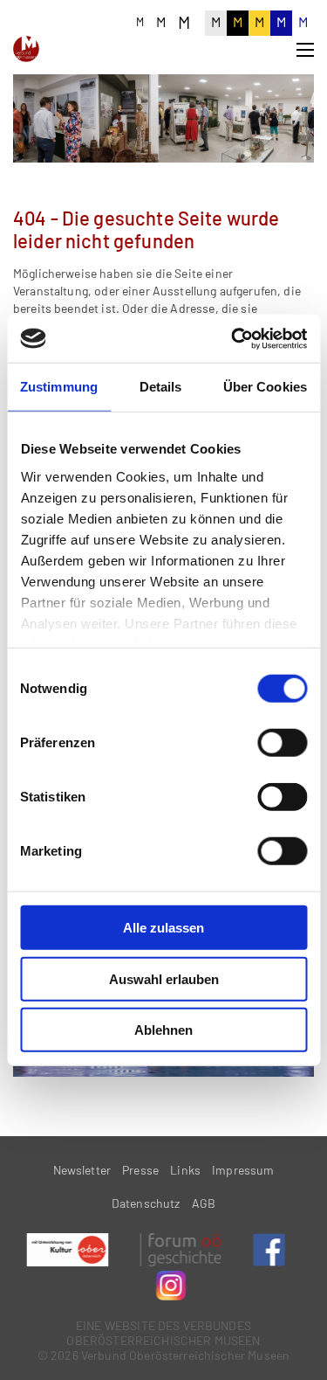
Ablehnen (163, 1030)
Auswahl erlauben (164, 978)
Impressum (243, 1169)
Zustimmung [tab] (59, 386)
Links (185, 1169)
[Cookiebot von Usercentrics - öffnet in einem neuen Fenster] (233, 338)
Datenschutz (146, 1203)
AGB (203, 1203)
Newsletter (82, 1169)
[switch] (282, 743)
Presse (140, 1169)
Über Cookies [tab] (265, 386)
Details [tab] (161, 386)
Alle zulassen (163, 927)
